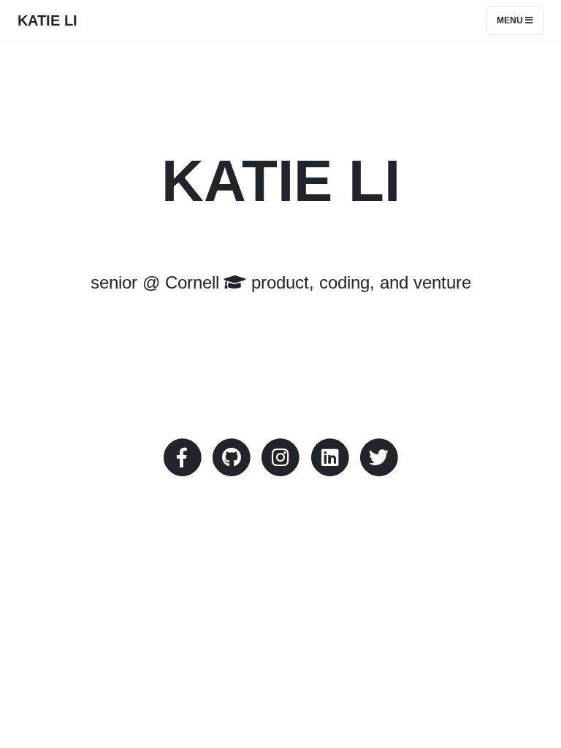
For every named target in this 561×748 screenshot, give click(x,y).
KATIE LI (47, 20)
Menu (511, 20)
